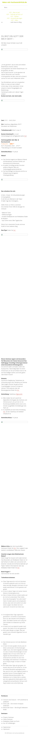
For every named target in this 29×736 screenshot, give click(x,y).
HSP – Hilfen (14, 20)
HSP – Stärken (14, 16)
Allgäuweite (19, 394)
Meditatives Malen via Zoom (11, 721)
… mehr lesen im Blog (15, 22)
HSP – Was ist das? (14, 12)
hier (25, 136)
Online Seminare (7, 719)
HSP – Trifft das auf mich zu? (14, 14)
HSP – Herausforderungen (14, 18)
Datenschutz (6, 727)
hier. (14, 230)
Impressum (6, 729)
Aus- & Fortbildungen (9, 723)
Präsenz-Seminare (8, 717)
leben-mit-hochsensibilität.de (16, 733)
